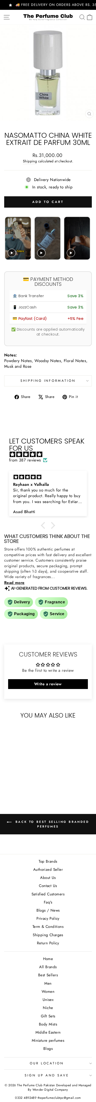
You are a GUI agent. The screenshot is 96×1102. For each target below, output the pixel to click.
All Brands (48, 967)
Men (47, 983)
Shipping (30, 161)
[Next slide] (85, 238)
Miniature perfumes (48, 1040)
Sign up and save (47, 1075)
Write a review (48, 684)
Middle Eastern (48, 1032)
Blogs (48, 1048)
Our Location (47, 1063)
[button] (44, 525)
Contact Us (48, 885)
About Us (48, 877)
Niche (48, 1007)
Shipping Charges (48, 935)
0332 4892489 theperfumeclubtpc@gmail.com (48, 1098)
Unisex (48, 999)
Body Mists (48, 1024)
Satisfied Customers (48, 894)
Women (48, 991)
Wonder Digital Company (50, 1089)
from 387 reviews (25, 460)
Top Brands (48, 861)
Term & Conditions (48, 926)
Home (48, 959)
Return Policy (48, 943)
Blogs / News (48, 910)
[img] (50, 454)
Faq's (48, 902)
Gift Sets (48, 1016)
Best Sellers (48, 975)
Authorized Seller (48, 869)
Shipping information (48, 380)
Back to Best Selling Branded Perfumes (51, 823)
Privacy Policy (48, 918)
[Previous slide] (9, 238)
